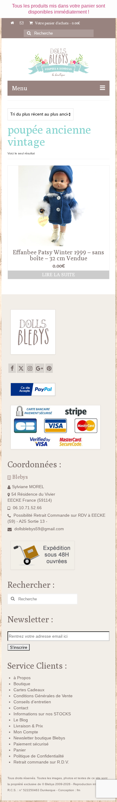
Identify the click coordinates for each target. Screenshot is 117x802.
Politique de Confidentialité (39, 756)
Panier (20, 750)
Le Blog (21, 719)
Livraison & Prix (28, 725)
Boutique (22, 683)
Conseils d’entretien (32, 701)
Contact (21, 707)
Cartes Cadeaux (29, 689)
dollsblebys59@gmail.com (39, 528)
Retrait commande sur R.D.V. (41, 762)
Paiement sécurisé (31, 744)
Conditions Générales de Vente (43, 695)
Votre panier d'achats (57, 23)
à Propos (22, 677)
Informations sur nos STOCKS (42, 713)
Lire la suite (58, 274)
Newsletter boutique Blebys (39, 737)
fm (78, 790)
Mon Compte (26, 731)
